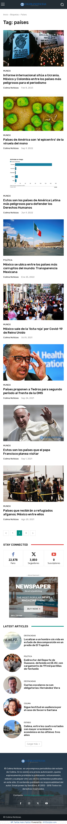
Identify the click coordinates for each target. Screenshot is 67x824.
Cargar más (32, 744)
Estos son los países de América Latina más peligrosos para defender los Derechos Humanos (31, 204)
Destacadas (30, 636)
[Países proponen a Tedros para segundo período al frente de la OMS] (33, 362)
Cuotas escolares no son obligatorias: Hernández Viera (42, 686)
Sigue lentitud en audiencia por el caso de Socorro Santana (42, 709)
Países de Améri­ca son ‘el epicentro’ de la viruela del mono (33, 141)
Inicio (5, 14)
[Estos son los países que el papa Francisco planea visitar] (33, 423)
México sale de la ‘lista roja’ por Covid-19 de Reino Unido (33, 330)
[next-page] (33, 533)
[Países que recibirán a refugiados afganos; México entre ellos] (33, 483)
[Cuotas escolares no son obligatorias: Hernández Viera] (12, 685)
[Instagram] (29, 803)
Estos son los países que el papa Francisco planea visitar (26, 452)
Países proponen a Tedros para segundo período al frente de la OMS (32, 391)
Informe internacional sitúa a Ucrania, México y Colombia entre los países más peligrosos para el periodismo (32, 79)
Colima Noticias (11, 88)
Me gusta (13, 552)
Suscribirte (54, 552)
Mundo (7, 71)
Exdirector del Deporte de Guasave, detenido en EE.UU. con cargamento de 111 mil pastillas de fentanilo (43, 664)
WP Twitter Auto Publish (21, 822)
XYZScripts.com (50, 822)
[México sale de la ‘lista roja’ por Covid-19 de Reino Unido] (33, 302)
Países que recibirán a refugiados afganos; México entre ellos (28, 512)
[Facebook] (20, 803)
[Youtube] (46, 803)
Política (7, 260)
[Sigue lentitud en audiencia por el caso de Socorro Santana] (12, 707)
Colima (27, 703)
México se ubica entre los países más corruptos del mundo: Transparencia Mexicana (30, 268)
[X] (38, 803)
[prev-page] (6, 533)
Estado (27, 722)
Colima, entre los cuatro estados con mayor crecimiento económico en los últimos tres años (44, 730)
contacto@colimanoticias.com (39, 795)
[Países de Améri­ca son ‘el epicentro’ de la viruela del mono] (33, 113)
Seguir (33, 552)
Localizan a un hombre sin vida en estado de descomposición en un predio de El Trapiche (44, 642)
